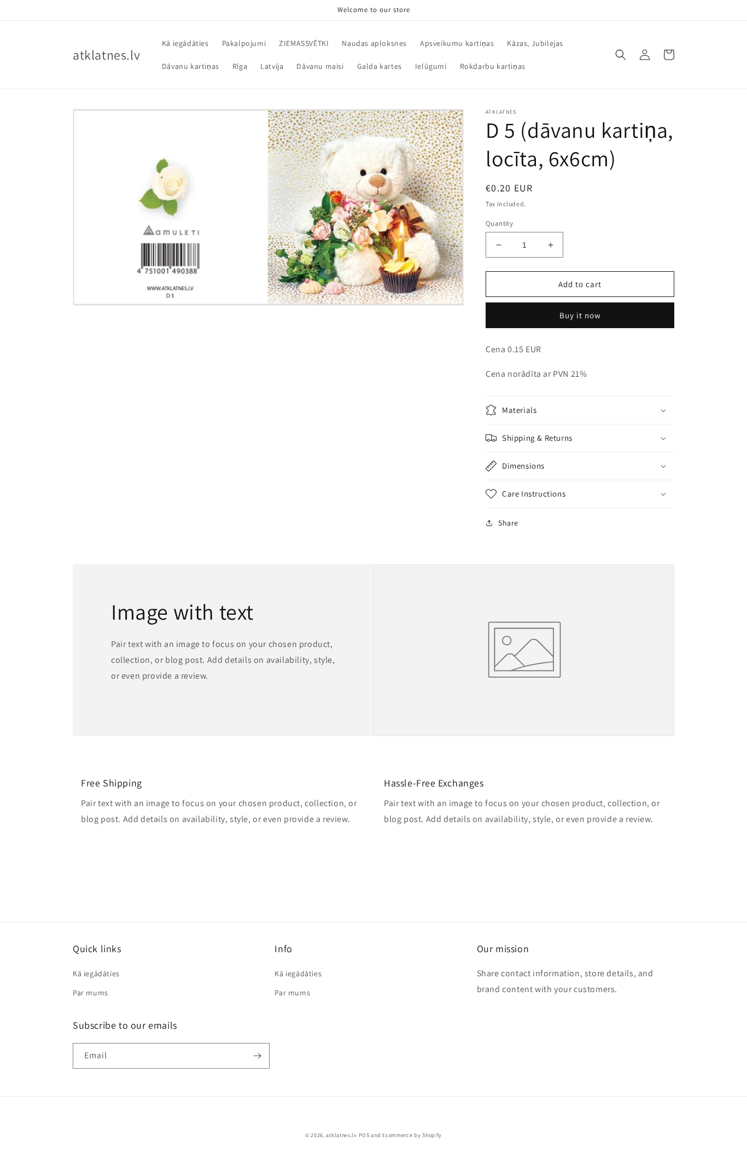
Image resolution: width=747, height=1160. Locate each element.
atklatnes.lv (341, 1135)
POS (364, 1135)
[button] (621, 55)
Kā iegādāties (96, 973)
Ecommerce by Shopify (412, 1135)
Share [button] (508, 523)
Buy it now (580, 315)
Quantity (499, 223)
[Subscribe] (257, 1056)
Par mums (90, 993)
